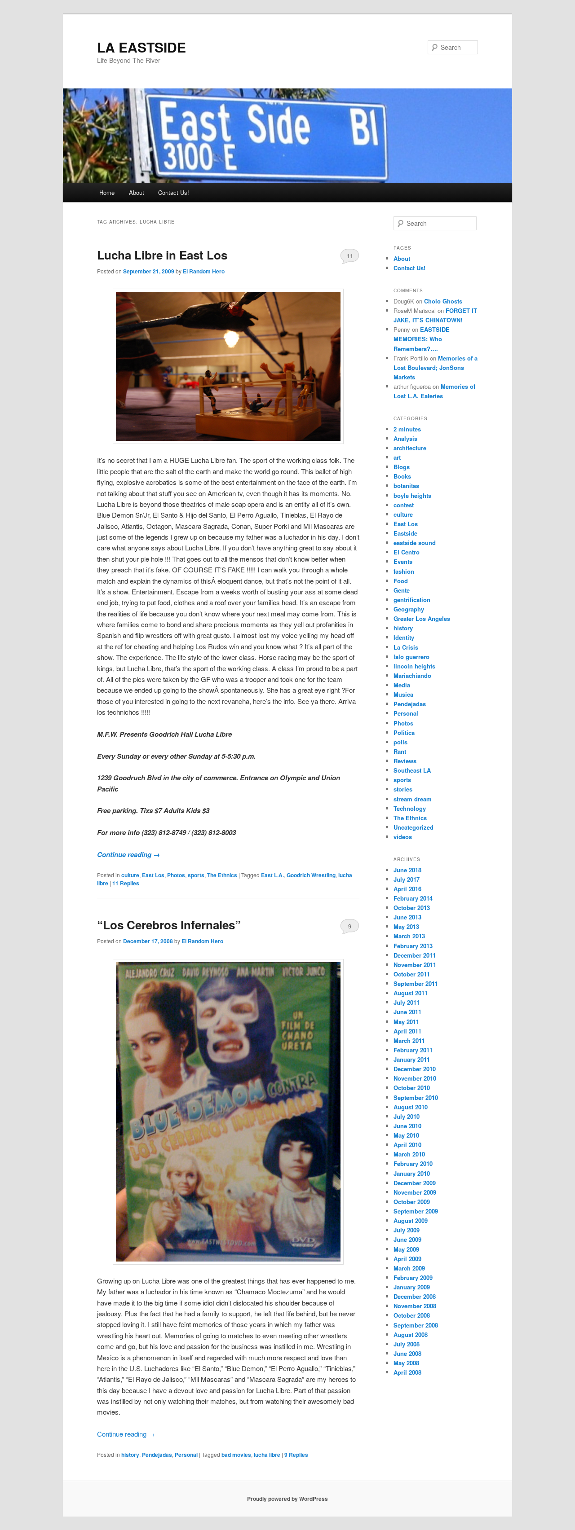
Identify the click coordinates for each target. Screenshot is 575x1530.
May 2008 (406, 1363)
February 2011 (413, 1050)
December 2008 (415, 1296)
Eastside (405, 533)
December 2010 (415, 1068)
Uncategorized (413, 827)
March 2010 (409, 1154)
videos (403, 836)
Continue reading (128, 854)
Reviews (405, 760)
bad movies (236, 1455)
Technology (410, 808)
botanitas (406, 485)
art (397, 457)
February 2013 (413, 945)
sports (196, 875)
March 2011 (409, 1040)
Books (402, 476)
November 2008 (415, 1305)
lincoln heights (414, 666)
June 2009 (407, 1239)
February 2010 (413, 1163)
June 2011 (407, 1011)
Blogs (402, 466)
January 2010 (412, 1173)
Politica (404, 732)
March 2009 (409, 1268)
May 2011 (406, 1021)
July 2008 (407, 1344)
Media (402, 685)
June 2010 (407, 1125)
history (130, 1455)
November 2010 (415, 1078)
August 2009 (411, 1220)
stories (403, 789)
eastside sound (415, 542)
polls (400, 742)
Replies (125, 883)
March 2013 (409, 936)
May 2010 (406, 1135)
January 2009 (412, 1287)
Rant (400, 751)
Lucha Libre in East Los (162, 254)
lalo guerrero (411, 656)
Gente (402, 590)
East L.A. (272, 875)
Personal (186, 1455)
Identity (404, 637)
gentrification (412, 599)
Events (403, 561)
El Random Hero (204, 271)
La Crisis (406, 647)
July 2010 (407, 1116)
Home (107, 192)
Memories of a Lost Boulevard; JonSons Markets (436, 367)
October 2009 (412, 1201)
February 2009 (413, 1277)
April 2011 (407, 1031)
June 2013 (407, 917)
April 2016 (407, 888)
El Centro (407, 552)
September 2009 (416, 1211)
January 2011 (412, 1059)
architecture (410, 448)
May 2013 (406, 926)
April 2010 (407, 1144)
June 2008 (407, 1353)
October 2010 (412, 1087)
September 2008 (416, 1325)
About (136, 192)
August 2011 (411, 993)
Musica (403, 694)
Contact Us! (173, 192)
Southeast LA (412, 770)
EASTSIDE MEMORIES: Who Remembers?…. (422, 338)
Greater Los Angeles (422, 618)
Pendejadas (157, 1455)
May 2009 (406, 1249)
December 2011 (415, 955)
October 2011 (412, 974)
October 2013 (412, 907)
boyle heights (412, 495)
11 (350, 255)
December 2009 (415, 1182)
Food (401, 580)
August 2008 (411, 1334)
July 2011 (407, 1002)
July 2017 (407, 879)
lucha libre (267, 1455)
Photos (176, 875)
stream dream (413, 799)
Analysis (405, 438)
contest (404, 505)
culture (130, 875)
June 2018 (407, 870)
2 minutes (407, 429)
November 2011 (415, 964)
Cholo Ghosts (443, 301)
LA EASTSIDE (141, 47)
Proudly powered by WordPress (287, 1499)
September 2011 (416, 983)
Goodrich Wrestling (311, 875)
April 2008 (407, 1372)
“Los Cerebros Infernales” (169, 924)
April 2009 (407, 1258)
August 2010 (411, 1107)
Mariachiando (412, 675)
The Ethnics (222, 875)
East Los (153, 875)
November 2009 (415, 1192)
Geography (409, 609)
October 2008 (412, 1315)
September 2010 (416, 1097)
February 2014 (413, 898)
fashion (404, 571)
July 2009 (407, 1230)
